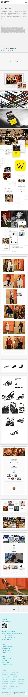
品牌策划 (18, 686)
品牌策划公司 (21, 683)
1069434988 (6, 650)
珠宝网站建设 (5, 681)
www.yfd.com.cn (8, 639)
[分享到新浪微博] (10, 48)
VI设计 (3, 672)
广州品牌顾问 (5, 686)
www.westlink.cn (10, 46)
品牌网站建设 (13, 674)
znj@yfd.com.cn (7, 652)
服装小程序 (15, 672)
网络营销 (12, 686)
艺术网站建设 (13, 677)
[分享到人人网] (14, 48)
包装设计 (4, 688)
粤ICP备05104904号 (8, 694)
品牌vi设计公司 (5, 677)
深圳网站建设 (21, 681)
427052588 (6, 662)
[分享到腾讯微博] (12, 48)
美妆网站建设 (21, 679)
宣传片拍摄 (10, 688)
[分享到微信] (15, 48)
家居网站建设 (5, 679)
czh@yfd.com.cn (7, 664)
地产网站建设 (13, 679)
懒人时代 (8, 672)
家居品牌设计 (5, 674)
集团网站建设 (13, 681)
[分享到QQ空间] (8, 48)
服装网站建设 (5, 683)
